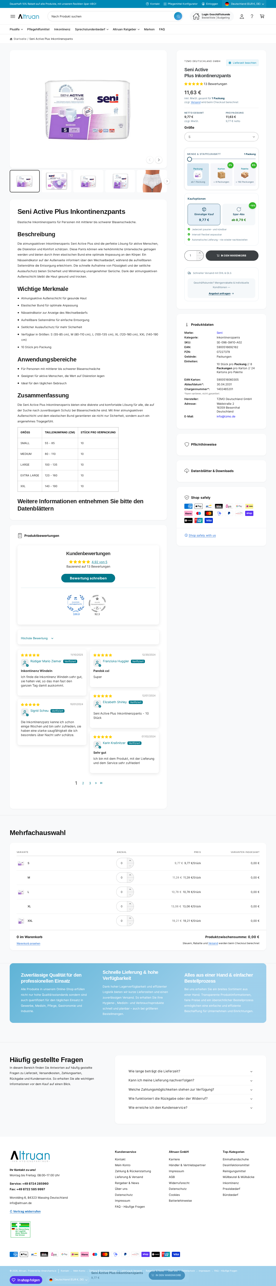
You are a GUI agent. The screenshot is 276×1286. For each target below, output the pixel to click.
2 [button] (83, 783)
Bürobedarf (230, 1194)
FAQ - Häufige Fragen (130, 1206)
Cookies (174, 1194)
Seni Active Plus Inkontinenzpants (51, 38)
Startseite (20, 38)
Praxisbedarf (231, 1188)
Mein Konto (122, 1165)
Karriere (174, 1159)
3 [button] (90, 783)
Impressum (122, 1200)
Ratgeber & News (127, 1183)
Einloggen (212, 3)
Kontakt (155, 3)
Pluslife (15, 29)
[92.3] (97, 603)
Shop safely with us (202, 535)
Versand (196, 102)
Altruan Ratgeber (124, 29)
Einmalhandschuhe (236, 1159)
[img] (30, 655)
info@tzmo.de (226, 416)
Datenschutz (124, 1194)
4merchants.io (48, 1270)
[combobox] (115, 16)
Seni (220, 332)
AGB (172, 1177)
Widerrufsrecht (179, 1183)
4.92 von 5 (99, 562)
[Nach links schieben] (149, 159)
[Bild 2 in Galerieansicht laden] (57, 181)
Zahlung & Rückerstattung (133, 1171)
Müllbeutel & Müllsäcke (238, 1177)
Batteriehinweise (180, 1200)
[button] (13, 16)
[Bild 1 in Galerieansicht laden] (25, 181)
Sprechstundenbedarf (90, 29)
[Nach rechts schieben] (158, 159)
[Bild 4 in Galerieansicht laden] (120, 181)
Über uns (121, 1188)
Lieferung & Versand (129, 1177)
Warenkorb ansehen (28, 943)
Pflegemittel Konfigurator (183, 3)
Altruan (22, 1270)
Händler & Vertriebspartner (187, 1165)
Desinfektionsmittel (236, 1165)
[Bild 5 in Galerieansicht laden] (152, 181)
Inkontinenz (231, 1183)
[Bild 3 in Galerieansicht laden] (88, 181)
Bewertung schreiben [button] (88, 578)
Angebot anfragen (220, 293)
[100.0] (75, 603)
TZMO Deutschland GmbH (202, 61)
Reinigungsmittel (234, 1171)
